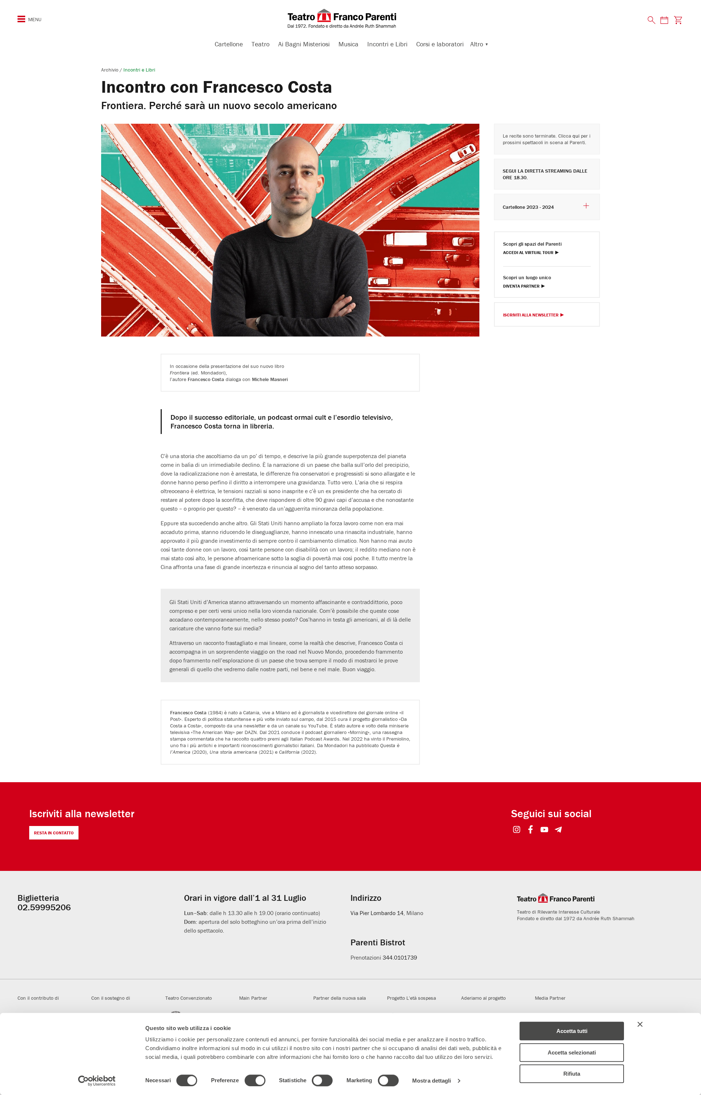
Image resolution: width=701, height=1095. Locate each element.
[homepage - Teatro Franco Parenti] (350, 18)
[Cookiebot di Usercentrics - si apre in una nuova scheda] (97, 1080)
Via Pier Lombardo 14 (376, 913)
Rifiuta (571, 1074)
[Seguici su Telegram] (558, 830)
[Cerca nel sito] (651, 20)
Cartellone (229, 44)
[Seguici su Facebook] (530, 830)
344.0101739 (400, 957)
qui (575, 135)
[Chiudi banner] (640, 1024)
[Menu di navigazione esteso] (21, 19)
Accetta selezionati (572, 1052)
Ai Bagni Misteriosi (304, 44)
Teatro (260, 44)
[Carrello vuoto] (678, 20)
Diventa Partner (521, 286)
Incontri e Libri (387, 44)
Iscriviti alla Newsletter (531, 315)
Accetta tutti (571, 1031)
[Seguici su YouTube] (544, 830)
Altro (476, 44)
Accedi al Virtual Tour (528, 252)
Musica (348, 44)
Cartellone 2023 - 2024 (528, 207)
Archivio (110, 69)
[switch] (255, 1080)
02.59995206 (44, 907)
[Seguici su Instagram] (516, 830)
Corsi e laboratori (440, 44)
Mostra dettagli (431, 1080)
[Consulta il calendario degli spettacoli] (664, 20)
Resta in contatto (54, 832)
